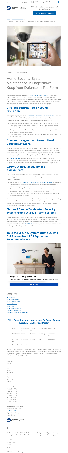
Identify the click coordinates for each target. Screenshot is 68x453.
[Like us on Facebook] (7, 428)
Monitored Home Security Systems (17, 312)
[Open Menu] (7, 2)
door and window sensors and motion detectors (37, 182)
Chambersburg (16, 334)
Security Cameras (12, 304)
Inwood (23, 334)
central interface (15, 158)
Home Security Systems (14, 302)
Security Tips (11, 297)
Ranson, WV (15, 345)
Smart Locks (10, 306)
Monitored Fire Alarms (14, 310)
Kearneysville (24, 339)
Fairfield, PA (51, 328)
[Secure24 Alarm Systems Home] (16, 8)
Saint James (42, 339)
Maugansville (51, 339)
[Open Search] (58, 2)
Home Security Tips (13, 299)
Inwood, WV (24, 345)
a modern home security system (38, 95)
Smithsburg (42, 334)
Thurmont (32, 334)
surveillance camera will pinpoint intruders (41, 116)
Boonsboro (15, 328)
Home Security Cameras (14, 308)
